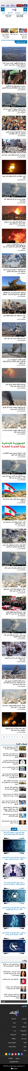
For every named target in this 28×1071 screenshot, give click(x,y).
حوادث (3, 12)
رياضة (14, 1022)
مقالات (24, 1050)
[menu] (25, 9)
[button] (25, 30)
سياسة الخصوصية (14, 1061)
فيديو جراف (23, 1038)
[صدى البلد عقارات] (8, 5)
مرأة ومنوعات (23, 1030)
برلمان (25, 1046)
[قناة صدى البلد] (25, 5)
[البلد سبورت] (19, 5)
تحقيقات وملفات (12, 1046)
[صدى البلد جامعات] (13, 5)
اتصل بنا (10, 1058)
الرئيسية (25, 12)
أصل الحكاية (13, 1034)
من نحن (17, 1058)
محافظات (14, 1038)
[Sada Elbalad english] (3, 5)
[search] (3, 9)
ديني (15, 1030)
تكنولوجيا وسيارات (12, 1042)
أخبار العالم (24, 1034)
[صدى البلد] (14, 9)
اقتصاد (25, 1042)
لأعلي (23, 1006)
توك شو (14, 1026)
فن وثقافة (24, 1026)
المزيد (3, 1001)
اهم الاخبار (17, 12)
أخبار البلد (10, 12)
